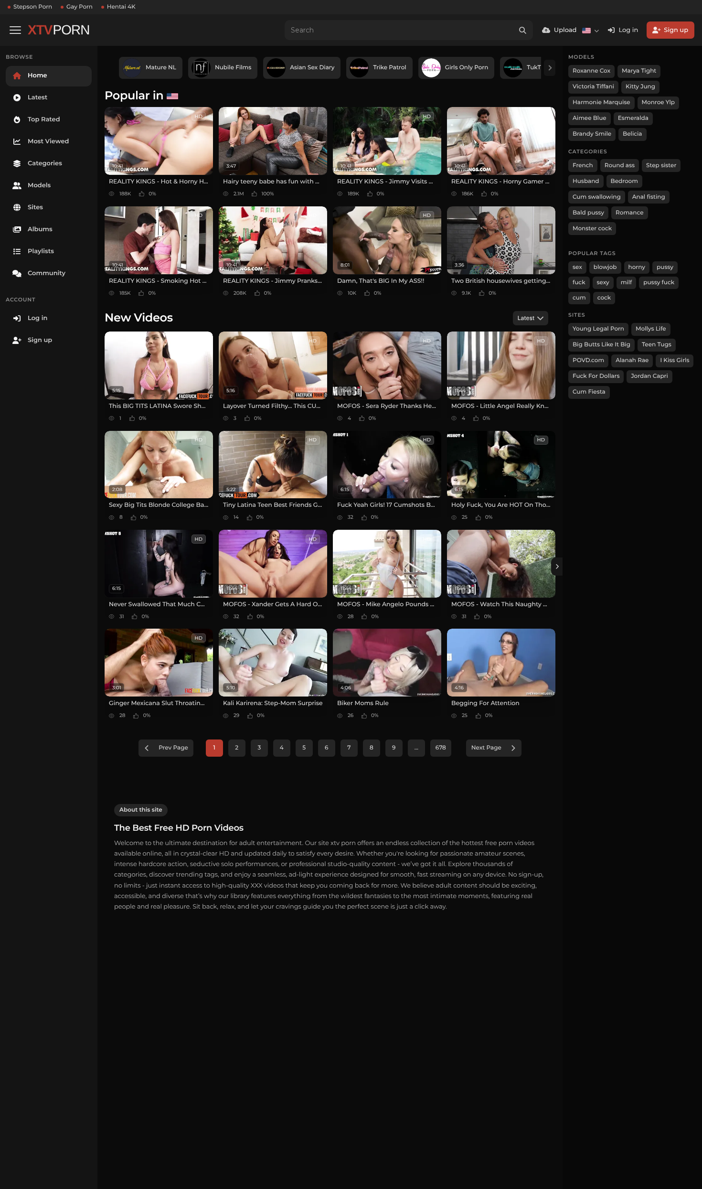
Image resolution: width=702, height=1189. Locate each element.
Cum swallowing (597, 197)
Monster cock (592, 228)
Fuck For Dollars (596, 376)
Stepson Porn (32, 7)
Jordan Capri (649, 376)
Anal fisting (648, 197)
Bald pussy (588, 212)
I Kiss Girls (674, 360)
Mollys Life (651, 328)
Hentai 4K (121, 7)
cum (579, 297)
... (416, 747)
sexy (603, 282)
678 (441, 747)
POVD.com (588, 360)
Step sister (661, 165)
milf (626, 282)
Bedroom (624, 181)
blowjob (605, 267)
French (583, 165)
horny (636, 267)
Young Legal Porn (598, 328)
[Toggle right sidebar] (557, 566)
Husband (586, 181)
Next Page (486, 747)
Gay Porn (79, 7)
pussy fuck (658, 282)
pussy (665, 267)
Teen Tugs (656, 344)
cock (604, 297)
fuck (579, 282)
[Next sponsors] (549, 68)
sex (577, 267)
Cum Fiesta (589, 392)
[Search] (523, 30)
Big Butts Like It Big (601, 344)
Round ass (620, 165)
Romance (629, 212)
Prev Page (173, 747)
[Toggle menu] (15, 30)
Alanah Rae (632, 360)
